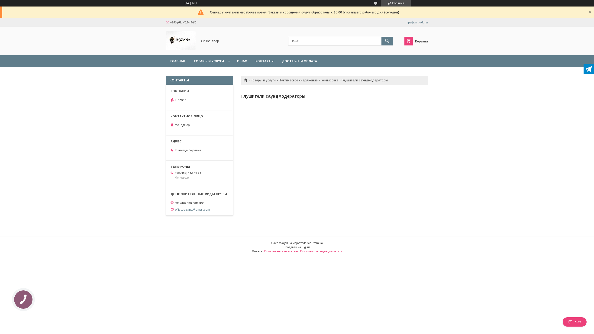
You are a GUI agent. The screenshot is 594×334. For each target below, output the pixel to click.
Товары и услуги (209, 61)
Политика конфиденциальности (321, 251)
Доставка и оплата (299, 61)
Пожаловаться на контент (281, 251)
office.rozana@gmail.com (192, 209)
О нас (242, 61)
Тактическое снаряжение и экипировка (308, 80)
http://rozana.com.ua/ (189, 203)
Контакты (264, 61)
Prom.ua (317, 243)
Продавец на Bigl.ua (297, 247)
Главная (177, 61)
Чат (578, 322)
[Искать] (387, 41)
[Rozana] (181, 49)
